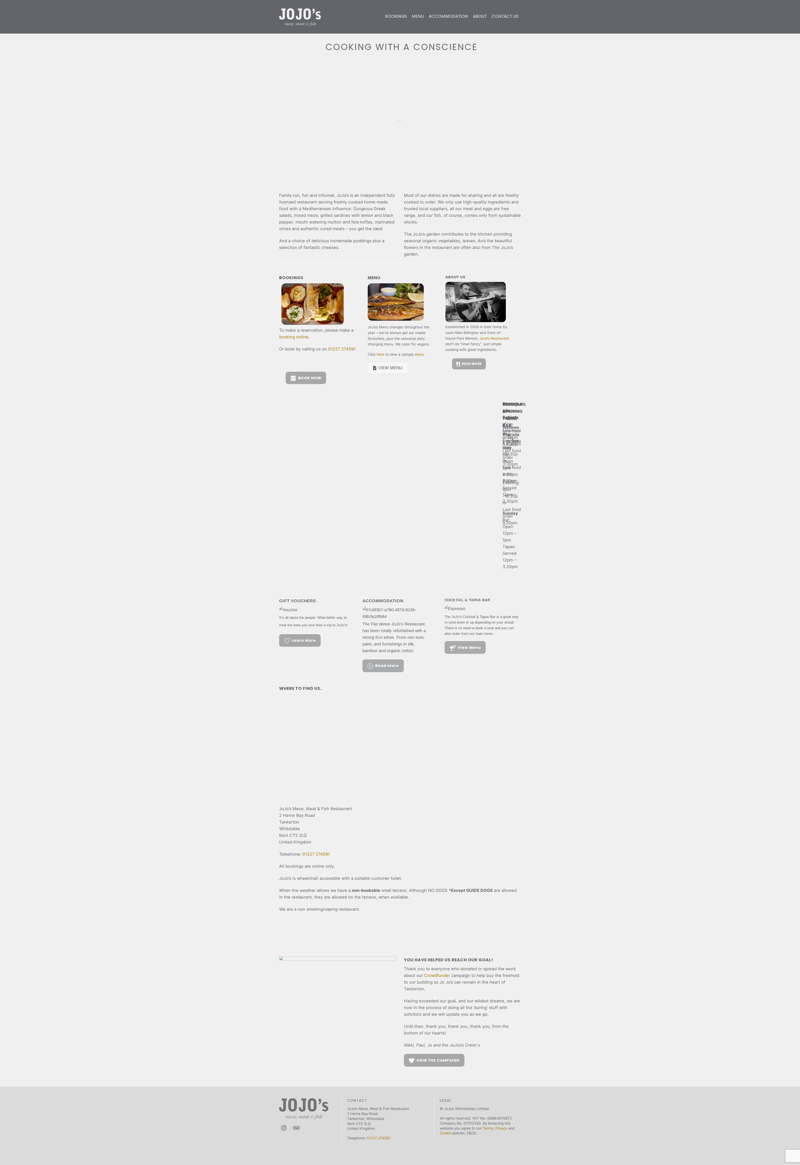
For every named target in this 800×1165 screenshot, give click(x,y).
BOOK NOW (309, 377)
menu (419, 354)
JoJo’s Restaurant (494, 338)
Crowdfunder (437, 975)
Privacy (501, 1128)
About (480, 16)
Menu (418, 16)
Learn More (304, 640)
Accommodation (448, 16)
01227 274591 (341, 349)
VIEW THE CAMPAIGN (437, 1060)
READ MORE (472, 364)
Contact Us (505, 16)
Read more (387, 665)
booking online (293, 336)
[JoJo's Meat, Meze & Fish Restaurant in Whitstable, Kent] (300, 23)
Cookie (445, 1133)
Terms (488, 1128)
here (380, 354)
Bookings (396, 16)
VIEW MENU (390, 367)
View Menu (469, 647)
